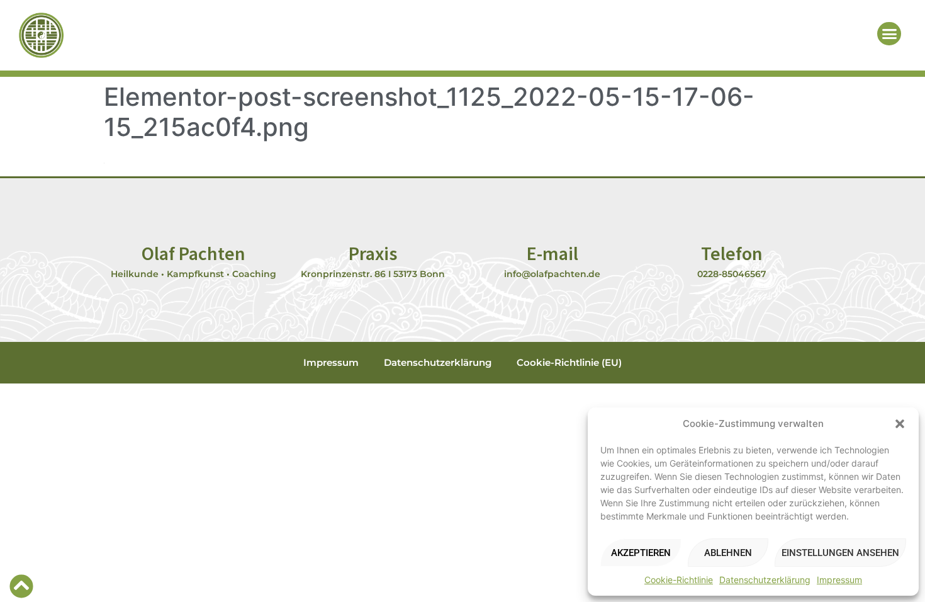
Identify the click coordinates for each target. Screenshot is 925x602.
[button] (900, 423)
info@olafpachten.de (552, 274)
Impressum (839, 579)
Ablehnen (728, 553)
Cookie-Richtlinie (678, 579)
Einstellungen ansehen (840, 553)
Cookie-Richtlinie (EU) (569, 362)
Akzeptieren (641, 553)
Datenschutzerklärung (764, 579)
